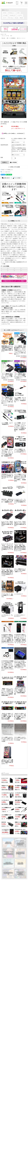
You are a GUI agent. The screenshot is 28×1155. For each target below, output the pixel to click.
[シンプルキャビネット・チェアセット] (20, 607)
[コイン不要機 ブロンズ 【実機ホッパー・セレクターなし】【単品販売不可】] (20, 390)
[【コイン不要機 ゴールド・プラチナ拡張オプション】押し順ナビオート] (20, 442)
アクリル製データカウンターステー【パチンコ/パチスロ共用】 (20, 739)
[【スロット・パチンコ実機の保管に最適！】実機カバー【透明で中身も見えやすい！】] (7, 752)
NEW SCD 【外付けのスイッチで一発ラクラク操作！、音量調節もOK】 (7, 501)
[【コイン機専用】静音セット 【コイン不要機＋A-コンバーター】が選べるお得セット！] (7, 366)
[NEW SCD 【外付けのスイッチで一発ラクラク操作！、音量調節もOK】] (7, 492)
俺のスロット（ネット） (21, 38)
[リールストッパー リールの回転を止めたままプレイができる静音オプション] (20, 492)
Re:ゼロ (21, 17)
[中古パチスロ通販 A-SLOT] (7, 3)
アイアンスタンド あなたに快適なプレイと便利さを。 (7, 595)
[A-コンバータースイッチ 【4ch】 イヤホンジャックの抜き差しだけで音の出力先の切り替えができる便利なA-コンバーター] (7, 536)
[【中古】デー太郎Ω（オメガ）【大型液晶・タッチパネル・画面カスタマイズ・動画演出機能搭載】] (20, 681)
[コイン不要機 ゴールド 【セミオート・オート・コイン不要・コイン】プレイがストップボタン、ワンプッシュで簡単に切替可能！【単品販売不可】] (20, 415)
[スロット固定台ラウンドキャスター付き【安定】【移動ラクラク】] (20, 561)
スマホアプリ (20, 873)
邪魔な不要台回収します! (8, 873)
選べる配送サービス (20, 853)
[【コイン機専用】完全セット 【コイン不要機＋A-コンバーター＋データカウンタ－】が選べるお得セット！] (7, 390)
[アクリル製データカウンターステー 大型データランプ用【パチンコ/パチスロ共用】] (7, 730)
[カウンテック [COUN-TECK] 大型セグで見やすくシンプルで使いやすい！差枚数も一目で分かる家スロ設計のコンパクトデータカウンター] (20, 653)
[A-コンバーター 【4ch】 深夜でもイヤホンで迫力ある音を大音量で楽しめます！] (20, 514)
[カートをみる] (21, 4)
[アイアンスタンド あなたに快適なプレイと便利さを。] (7, 586)
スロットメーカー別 (5, 35)
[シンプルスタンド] (20, 586)
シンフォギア (5, 15)
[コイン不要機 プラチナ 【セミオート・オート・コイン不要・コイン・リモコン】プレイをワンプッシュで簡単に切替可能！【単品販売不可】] (7, 442)
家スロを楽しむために (8, 863)
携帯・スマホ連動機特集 (11, 38)
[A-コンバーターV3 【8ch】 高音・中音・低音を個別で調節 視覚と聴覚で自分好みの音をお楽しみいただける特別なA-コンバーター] (20, 536)
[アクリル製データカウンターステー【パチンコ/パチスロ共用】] (20, 730)
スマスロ (4, 12)
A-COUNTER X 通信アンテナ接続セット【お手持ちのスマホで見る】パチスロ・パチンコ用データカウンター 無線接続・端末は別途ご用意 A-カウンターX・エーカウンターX (7, 638)
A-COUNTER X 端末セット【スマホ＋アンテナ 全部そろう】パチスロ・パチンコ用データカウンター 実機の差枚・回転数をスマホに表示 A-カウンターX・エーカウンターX (20, 638)
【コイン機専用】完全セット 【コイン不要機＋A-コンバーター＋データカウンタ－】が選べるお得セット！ (7, 400)
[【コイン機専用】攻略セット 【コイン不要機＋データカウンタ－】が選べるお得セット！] (20, 366)
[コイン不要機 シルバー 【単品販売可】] (7, 415)
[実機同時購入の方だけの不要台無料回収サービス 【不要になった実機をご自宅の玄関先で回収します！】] (7, 338)
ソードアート (19, 15)
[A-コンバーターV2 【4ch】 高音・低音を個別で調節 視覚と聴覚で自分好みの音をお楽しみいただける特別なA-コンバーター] (7, 561)
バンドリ (4, 17)
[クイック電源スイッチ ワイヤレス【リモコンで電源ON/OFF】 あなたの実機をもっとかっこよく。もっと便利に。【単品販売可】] (20, 467)
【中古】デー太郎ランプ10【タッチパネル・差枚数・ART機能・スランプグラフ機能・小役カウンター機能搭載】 (20, 716)
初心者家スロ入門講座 (8, 852)
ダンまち (16, 17)
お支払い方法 (20, 863)
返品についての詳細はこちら (7, 169)
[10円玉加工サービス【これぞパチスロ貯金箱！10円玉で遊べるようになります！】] (7, 467)
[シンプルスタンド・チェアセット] (7, 607)
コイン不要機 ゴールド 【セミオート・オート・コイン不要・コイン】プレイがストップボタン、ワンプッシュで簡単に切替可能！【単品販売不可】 (20, 427)
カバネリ (18, 12)
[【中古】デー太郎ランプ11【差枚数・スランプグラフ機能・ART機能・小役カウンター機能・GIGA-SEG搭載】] (7, 706)
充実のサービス (8, 843)
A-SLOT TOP (3, 34)
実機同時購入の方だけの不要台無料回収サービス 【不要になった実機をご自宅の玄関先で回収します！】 (7, 349)
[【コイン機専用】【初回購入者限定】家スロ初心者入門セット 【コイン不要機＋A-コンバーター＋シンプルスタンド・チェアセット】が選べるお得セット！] (20, 338)
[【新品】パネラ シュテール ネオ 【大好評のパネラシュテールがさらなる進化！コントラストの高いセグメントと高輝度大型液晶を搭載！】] (7, 681)
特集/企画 (3, 38)
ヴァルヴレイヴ (12, 15)
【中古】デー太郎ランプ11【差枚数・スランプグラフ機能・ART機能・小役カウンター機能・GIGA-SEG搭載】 (7, 716)
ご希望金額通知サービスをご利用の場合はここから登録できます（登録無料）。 (14, 281)
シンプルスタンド (18, 594)
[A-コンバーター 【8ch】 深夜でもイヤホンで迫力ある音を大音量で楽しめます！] (7, 514)
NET (11, 35)
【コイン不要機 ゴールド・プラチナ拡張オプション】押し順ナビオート (20, 451)
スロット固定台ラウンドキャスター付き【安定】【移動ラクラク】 (20, 570)
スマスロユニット (11, 12)
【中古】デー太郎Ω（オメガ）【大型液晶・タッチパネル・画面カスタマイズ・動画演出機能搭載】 (20, 691)
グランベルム (10, 17)
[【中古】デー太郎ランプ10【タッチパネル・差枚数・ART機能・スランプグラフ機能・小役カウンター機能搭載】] (20, 706)
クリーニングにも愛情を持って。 (20, 843)
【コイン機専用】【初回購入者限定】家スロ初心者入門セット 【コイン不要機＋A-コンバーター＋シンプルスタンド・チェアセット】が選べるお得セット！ (20, 350)
